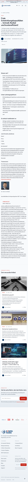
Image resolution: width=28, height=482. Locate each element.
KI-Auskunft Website (5, 443)
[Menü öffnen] (25, 5)
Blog (2, 463)
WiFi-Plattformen (5, 452)
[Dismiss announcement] (26, 1)
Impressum (3, 479)
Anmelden (23, 464)
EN (19, 5)
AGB (13, 479)
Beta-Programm (18, 448)
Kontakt (3, 465)
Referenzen (3, 461)
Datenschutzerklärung (6, 179)
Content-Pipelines (5, 450)
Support (3, 468)
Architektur (17, 445)
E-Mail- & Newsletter (5, 448)
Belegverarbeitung (5, 445)
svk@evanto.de (6, 201)
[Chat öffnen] (24, 478)
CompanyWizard (18, 443)
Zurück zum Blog (5, 12)
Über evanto (3, 458)
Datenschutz (8, 479)
